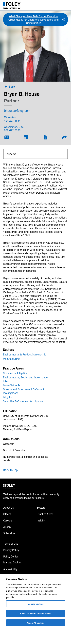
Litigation (8, 397)
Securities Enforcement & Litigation (23, 401)
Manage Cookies (35, 603)
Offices (7, 514)
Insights (41, 520)
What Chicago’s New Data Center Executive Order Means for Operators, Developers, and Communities (33, 19)
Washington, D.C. (14, 126)
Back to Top (10, 470)
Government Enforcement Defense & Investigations (23, 391)
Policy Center (10, 556)
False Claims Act (12, 385)
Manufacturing (11, 358)
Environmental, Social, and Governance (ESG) (25, 379)
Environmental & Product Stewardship (24, 354)
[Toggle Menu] (66, 5)
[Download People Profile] (45, 137)
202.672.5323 (12, 130)
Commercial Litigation (15, 373)
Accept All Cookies (35, 622)
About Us (8, 507)
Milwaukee (10, 117)
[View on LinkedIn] (26, 137)
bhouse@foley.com (17, 110)
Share (64, 137)
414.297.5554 (12, 120)
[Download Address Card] (6, 137)
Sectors (41, 507)
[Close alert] (63, 19)
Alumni (7, 526)
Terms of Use (10, 543)
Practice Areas (45, 514)
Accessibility (10, 569)
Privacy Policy (11, 550)
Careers (7, 520)
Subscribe (9, 533)
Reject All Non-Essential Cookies (35, 613)
